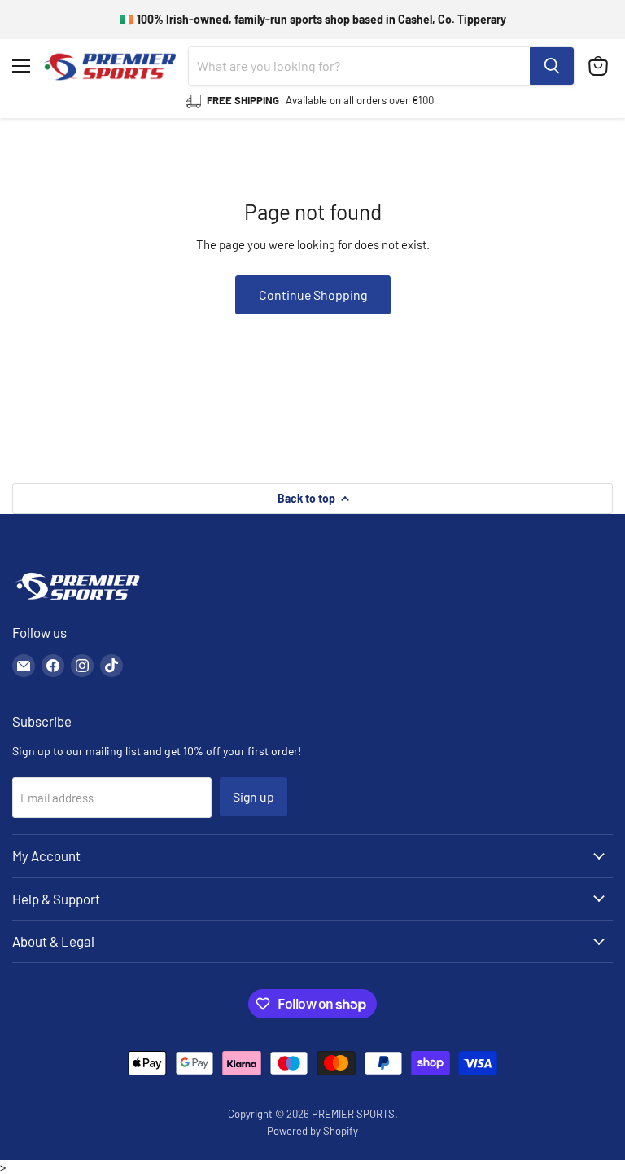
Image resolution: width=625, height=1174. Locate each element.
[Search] (552, 66)
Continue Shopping (313, 294)
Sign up (253, 796)
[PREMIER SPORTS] (77, 601)
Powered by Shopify (312, 1130)
